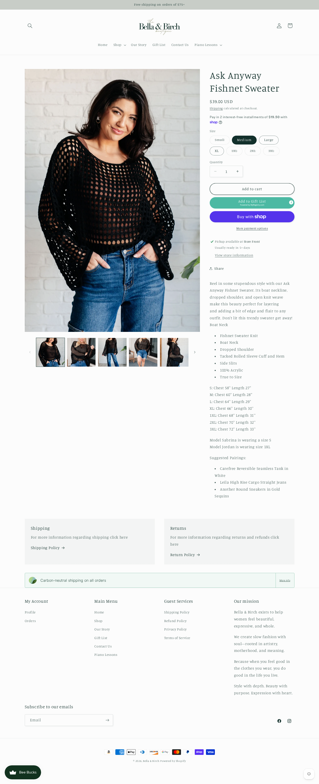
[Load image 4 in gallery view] (143, 352)
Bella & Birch (151, 761)
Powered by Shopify (173, 761)
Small (222, 141)
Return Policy (182, 554)
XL (217, 151)
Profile (30, 612)
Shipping (216, 108)
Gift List (100, 638)
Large (268, 140)
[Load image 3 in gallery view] (112, 352)
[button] (30, 25)
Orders (30, 621)
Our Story (102, 629)
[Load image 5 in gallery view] (174, 352)
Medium (244, 140)
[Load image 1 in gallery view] (50, 352)
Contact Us (103, 646)
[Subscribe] (107, 720)
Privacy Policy (175, 629)
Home (99, 612)
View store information (234, 255)
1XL (236, 151)
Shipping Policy (45, 547)
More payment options (252, 228)
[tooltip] (291, 202)
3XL (273, 151)
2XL (255, 151)
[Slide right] (195, 352)
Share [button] (219, 268)
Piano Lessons (105, 655)
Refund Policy (175, 621)
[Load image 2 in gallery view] (81, 352)
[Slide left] (30, 352)
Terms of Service (177, 638)
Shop (98, 621)
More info (285, 580)
